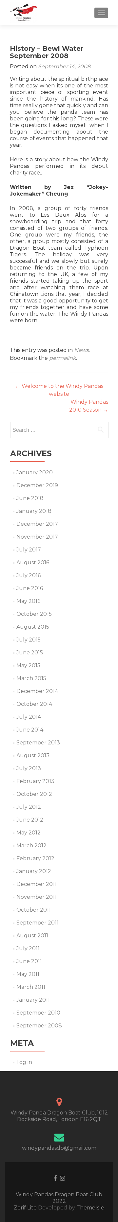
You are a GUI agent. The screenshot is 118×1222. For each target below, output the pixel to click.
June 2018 (30, 498)
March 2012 (31, 845)
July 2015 (28, 640)
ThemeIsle (90, 1208)
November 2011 (36, 897)
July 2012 (28, 807)
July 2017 (28, 550)
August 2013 (32, 755)
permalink (62, 358)
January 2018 (33, 511)
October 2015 (34, 614)
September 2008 (39, 1025)
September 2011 (37, 923)
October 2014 (34, 704)
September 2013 (38, 742)
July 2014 (28, 717)
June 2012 (29, 820)
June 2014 (29, 730)
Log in (24, 1062)
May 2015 (28, 665)
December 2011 (36, 884)
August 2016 (32, 562)
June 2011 (29, 961)
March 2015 (31, 678)
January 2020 (34, 472)
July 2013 (28, 768)
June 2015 (29, 652)
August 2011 (32, 935)
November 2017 (37, 537)
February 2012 (35, 858)
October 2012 (34, 794)
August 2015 (32, 627)
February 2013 (35, 781)
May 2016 (28, 601)
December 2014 (37, 691)
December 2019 (37, 485)
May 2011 (27, 974)
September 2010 (38, 1013)
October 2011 (33, 910)
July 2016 (28, 575)
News (81, 350)
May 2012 (28, 833)
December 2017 (37, 524)
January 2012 (33, 871)
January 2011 (33, 1000)
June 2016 (29, 588)
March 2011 (30, 987)
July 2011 (28, 948)
